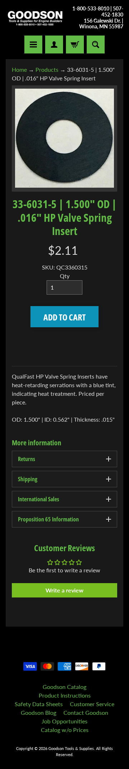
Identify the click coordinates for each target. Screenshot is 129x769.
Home (19, 69)
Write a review (64, 590)
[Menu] (33, 44)
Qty (65, 275)
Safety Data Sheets (39, 703)
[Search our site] (96, 44)
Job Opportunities (64, 721)
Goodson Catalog (64, 686)
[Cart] (75, 44)
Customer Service (92, 703)
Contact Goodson (85, 712)
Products (46, 69)
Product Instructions (65, 695)
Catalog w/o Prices (65, 729)
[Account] (54, 44)
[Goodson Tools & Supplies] (35, 18)
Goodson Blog (38, 712)
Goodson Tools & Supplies (71, 748)
